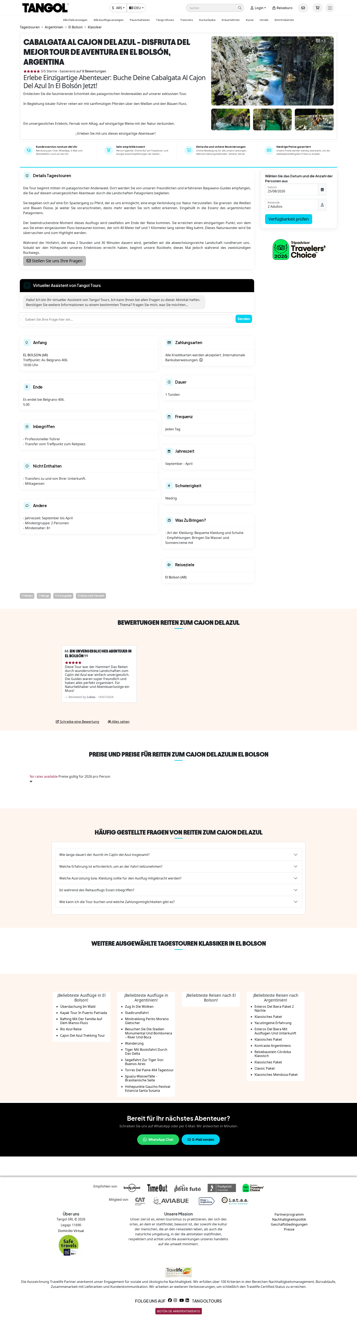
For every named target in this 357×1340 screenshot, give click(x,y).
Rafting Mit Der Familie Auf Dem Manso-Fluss (81, 1021)
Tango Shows (165, 20)
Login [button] (258, 8)
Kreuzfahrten (231, 20)
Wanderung (134, 1043)
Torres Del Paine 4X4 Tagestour (149, 1070)
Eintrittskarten (284, 20)
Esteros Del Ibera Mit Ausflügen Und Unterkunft (275, 1031)
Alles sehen (120, 721)
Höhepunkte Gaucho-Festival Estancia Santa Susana (147, 1088)
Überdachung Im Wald (77, 1006)
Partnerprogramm (289, 1214)
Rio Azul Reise (71, 1029)
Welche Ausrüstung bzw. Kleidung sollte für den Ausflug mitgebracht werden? (120, 878)
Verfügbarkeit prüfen (289, 219)
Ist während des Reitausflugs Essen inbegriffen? (96, 890)
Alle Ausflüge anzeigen (109, 20)
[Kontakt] (303, 7)
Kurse (249, 20)
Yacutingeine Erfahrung (273, 1023)
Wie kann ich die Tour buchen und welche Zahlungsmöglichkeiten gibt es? (117, 902)
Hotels (264, 20)
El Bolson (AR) (176, 577)
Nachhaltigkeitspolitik (289, 1219)
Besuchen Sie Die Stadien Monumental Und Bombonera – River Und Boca (148, 1033)
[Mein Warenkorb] (317, 7)
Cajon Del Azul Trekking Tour (82, 1035)
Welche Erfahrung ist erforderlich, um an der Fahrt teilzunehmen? (110, 866)
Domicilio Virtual (71, 1230)
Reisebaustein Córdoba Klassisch (273, 1054)
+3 (323, 40)
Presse (289, 1229)
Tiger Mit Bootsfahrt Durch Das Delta (146, 1051)
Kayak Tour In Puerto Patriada (83, 1012)
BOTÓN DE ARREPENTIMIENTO (178, 1311)
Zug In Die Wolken (139, 1006)
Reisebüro (284, 8)
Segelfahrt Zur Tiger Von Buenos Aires (144, 1062)
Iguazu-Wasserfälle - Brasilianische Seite (141, 1078)
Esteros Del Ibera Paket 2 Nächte (274, 1008)
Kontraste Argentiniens (273, 1045)
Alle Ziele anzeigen (75, 20)
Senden (244, 319)
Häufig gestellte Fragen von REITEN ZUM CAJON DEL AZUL (178, 832)
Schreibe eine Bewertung (79, 721)
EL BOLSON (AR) (35, 355)
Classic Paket (265, 1068)
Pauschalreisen (140, 20)
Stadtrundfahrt (137, 1012)
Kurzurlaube (207, 20)
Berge (45, 595)
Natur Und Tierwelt (92, 595)
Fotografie (64, 595)
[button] (215, 8)
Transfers (186, 20)
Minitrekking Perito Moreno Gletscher (147, 1021)
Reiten (28, 595)
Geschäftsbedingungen (289, 1224)
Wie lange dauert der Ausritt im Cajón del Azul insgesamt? (104, 854)
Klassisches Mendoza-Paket (276, 1074)
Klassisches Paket (268, 1016)
